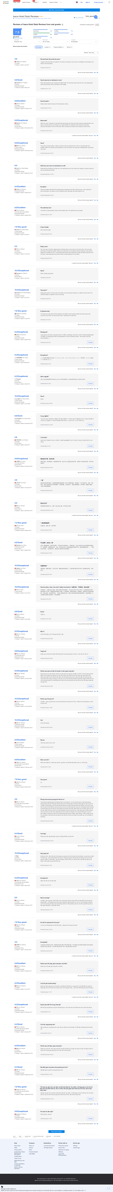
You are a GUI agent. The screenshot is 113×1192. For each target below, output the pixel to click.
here (85, 1190)
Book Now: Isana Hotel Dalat (56, 10)
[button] (36, 2)
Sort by (86, 52)
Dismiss (109, 1188)
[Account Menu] (109, 2)
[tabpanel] (56, 581)
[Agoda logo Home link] (5, 2)
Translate (90, 342)
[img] (41, 16)
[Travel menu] (60, 2)
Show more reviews (56, 1131)
